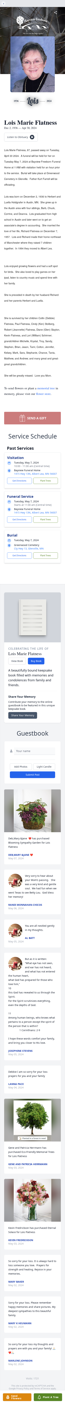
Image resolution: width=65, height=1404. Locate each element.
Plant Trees (45, 480)
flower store (43, 394)
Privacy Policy (22, 1388)
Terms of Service (42, 1388)
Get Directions (19, 480)
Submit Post (33, 774)
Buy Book (36, 661)
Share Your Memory (22, 715)
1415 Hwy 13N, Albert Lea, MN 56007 (35, 473)
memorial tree (46, 388)
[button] (32, 810)
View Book (17, 661)
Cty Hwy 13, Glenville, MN (29, 548)
